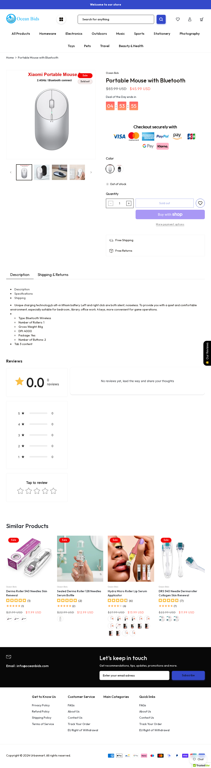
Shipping (20, 298)
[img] (16, 601)
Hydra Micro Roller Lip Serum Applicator (127, 593)
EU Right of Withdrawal (83, 730)
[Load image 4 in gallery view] (77, 172)
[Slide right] (91, 172)
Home (10, 57)
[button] (202, 19)
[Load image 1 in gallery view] (24, 172)
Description (19, 274)
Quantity (112, 194)
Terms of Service (43, 724)
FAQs (71, 705)
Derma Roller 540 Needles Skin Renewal (26, 593)
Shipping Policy (41, 717)
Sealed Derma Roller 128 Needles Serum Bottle (79, 593)
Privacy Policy (41, 705)
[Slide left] (10, 172)
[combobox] (116, 19)
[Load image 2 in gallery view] (42, 172)
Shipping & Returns (53, 274)
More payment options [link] (170, 224)
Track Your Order (79, 724)
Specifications (23, 293)
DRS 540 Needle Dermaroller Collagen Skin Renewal (178, 593)
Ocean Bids (112, 72)
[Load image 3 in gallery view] (59, 172)
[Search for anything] (161, 19)
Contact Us (75, 717)
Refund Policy (40, 711)
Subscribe (188, 675)
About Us (74, 711)
